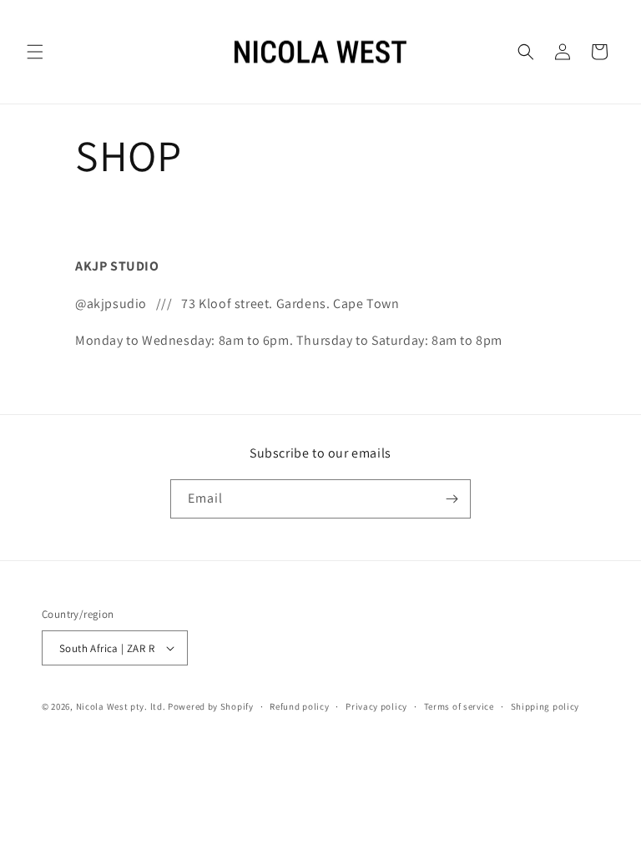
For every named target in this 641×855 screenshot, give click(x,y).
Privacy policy (376, 706)
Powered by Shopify (211, 706)
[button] (35, 51)
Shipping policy (545, 706)
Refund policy (299, 706)
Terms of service (459, 706)
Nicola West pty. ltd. (121, 706)
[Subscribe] (451, 499)
